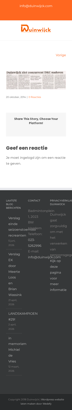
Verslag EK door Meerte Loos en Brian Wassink (14, 274)
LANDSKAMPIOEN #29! (14, 316)
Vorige (61, 55)
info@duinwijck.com (36, 6)
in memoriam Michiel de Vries (14, 349)
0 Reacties (35, 97)
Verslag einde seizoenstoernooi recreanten (14, 226)
